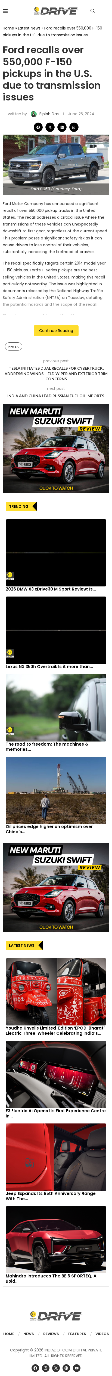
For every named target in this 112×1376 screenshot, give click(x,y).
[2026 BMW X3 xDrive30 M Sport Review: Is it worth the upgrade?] (56, 553)
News (28, 1333)
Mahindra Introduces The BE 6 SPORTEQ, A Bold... (51, 1278)
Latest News (29, 28)
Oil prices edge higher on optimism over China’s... (49, 829)
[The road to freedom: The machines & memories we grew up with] (56, 708)
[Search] (93, 10)
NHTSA (13, 346)
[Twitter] (56, 1368)
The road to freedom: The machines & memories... (47, 746)
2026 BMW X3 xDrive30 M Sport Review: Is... (51, 589)
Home (8, 28)
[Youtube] (76, 1368)
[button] (38, 127)
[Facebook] (35, 1368)
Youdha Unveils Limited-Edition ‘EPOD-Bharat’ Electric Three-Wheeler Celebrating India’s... (55, 1030)
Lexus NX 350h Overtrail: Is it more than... (49, 666)
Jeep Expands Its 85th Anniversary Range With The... (51, 1196)
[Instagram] (45, 1368)
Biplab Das (49, 114)
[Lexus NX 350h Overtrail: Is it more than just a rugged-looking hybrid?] (56, 630)
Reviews (51, 1333)
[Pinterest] (66, 1368)
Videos (102, 1333)
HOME (8, 1333)
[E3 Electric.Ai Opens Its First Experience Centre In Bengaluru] (56, 1074)
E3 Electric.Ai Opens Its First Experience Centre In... (56, 1113)
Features (77, 1333)
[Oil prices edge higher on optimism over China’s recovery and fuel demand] (56, 790)
